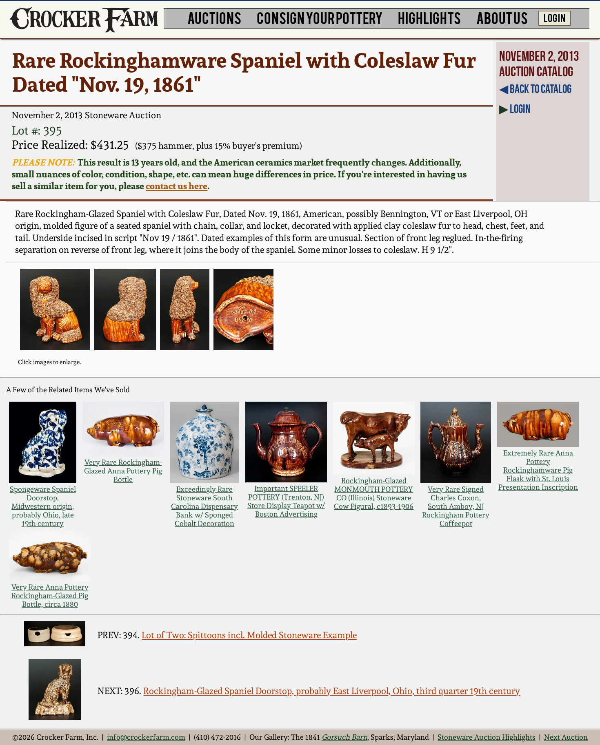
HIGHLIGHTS (429, 17)
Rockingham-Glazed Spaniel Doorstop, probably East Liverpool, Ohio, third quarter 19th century (331, 690)
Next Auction (566, 737)
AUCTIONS (214, 17)
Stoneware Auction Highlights (487, 737)
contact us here (176, 186)
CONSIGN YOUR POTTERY (320, 17)
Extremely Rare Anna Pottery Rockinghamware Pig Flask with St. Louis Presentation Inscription (538, 470)
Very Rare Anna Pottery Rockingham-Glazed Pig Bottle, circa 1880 (50, 595)
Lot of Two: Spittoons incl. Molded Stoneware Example (249, 635)
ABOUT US (502, 17)
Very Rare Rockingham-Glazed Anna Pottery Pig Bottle (123, 471)
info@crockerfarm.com (146, 737)
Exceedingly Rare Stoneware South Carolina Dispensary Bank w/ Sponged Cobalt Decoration (204, 506)
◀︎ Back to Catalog (535, 88)
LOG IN (554, 17)
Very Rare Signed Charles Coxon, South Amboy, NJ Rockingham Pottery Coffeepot (455, 506)
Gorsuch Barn (344, 737)
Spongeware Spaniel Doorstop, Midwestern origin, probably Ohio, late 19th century (43, 506)
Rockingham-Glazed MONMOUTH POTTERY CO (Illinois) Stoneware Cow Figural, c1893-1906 (373, 493)
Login (520, 108)
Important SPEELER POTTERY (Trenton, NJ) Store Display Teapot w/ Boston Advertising (286, 501)
